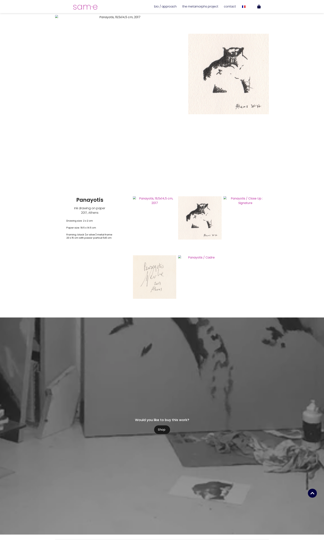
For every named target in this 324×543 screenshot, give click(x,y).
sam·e (85, 7)
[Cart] (259, 6)
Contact (230, 6)
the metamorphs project (200, 6)
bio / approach (165, 6)
